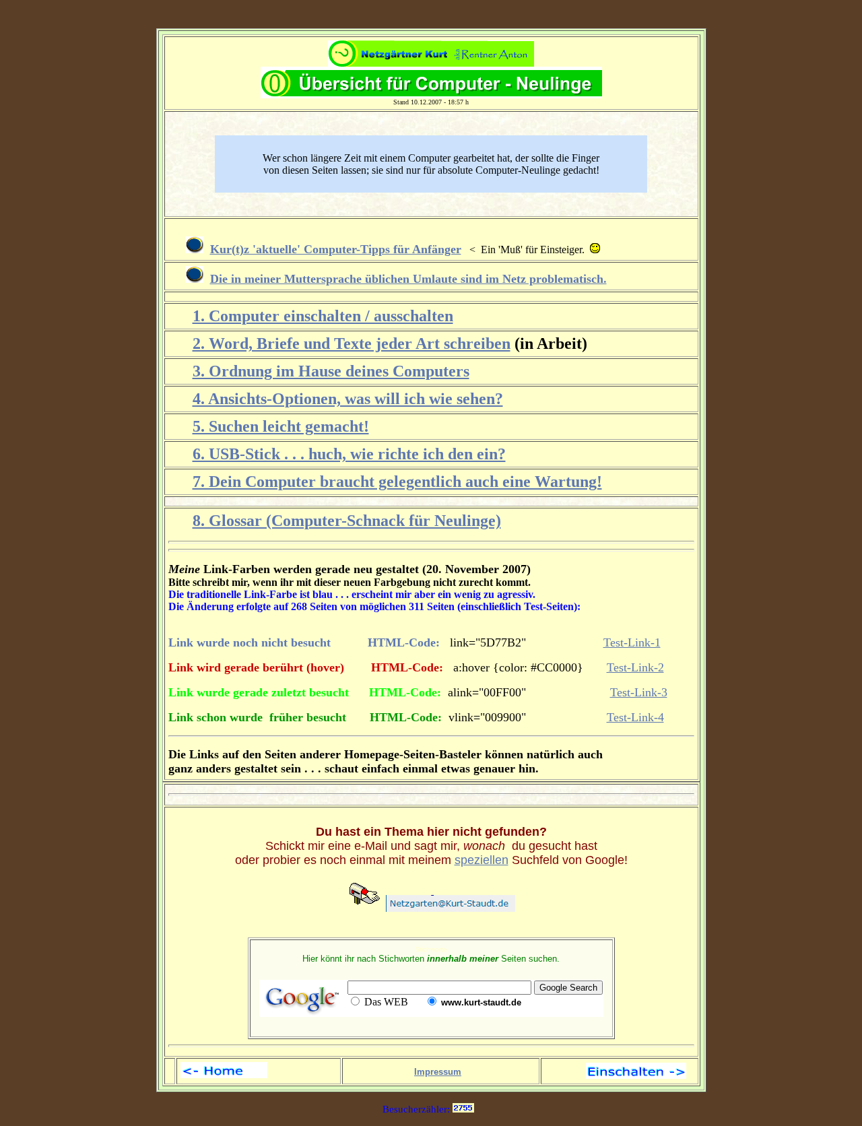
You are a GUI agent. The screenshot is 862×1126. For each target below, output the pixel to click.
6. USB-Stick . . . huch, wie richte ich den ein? (349, 454)
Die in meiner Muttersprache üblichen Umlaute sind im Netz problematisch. (408, 279)
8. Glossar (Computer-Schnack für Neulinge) (347, 520)
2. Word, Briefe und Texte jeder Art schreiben (351, 343)
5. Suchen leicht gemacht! (281, 426)
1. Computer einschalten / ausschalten (323, 316)
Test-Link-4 (635, 717)
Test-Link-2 (635, 667)
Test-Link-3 (638, 692)
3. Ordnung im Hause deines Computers (331, 371)
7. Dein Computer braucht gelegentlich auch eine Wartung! (397, 481)
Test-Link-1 (632, 642)
